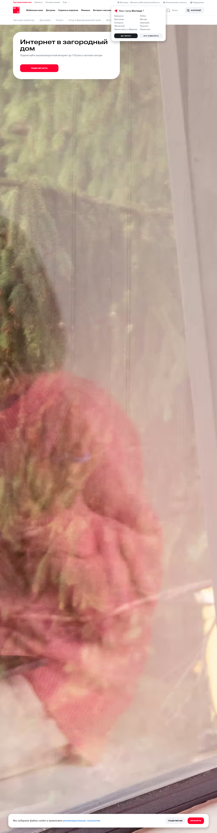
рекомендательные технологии (81, 820)
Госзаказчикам (52, 2)
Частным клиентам (22, 2)
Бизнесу (39, 2)
